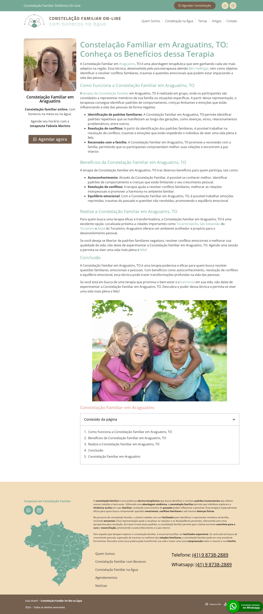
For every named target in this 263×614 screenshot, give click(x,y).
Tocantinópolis (187, 224)
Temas (202, 21)
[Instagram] (232, 5)
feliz (143, 250)
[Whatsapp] (225, 5)
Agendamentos (106, 577)
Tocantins (87, 228)
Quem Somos (151, 21)
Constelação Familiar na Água (116, 570)
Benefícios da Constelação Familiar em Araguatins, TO (127, 438)
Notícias (101, 586)
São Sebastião (210, 224)
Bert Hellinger (199, 68)
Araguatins (127, 64)
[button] (234, 419)
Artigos (216, 21)
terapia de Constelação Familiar (106, 93)
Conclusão (95, 450)
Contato (231, 21)
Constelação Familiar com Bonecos (120, 561)
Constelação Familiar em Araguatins (114, 456)
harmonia (187, 282)
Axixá (101, 228)
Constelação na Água (179, 21)
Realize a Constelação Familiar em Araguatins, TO (123, 444)
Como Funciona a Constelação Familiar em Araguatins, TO (130, 432)
